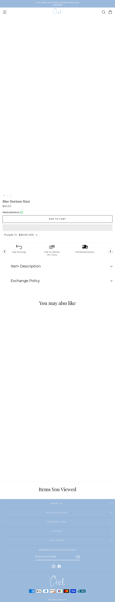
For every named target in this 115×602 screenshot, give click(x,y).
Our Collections (57, 513)
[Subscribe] (78, 557)
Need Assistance (11, 212)
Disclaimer (57, 540)
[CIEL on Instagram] (53, 566)
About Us (57, 503)
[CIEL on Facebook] (59, 566)
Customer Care (56, 522)
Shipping (56, 531)
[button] (57, 227)
